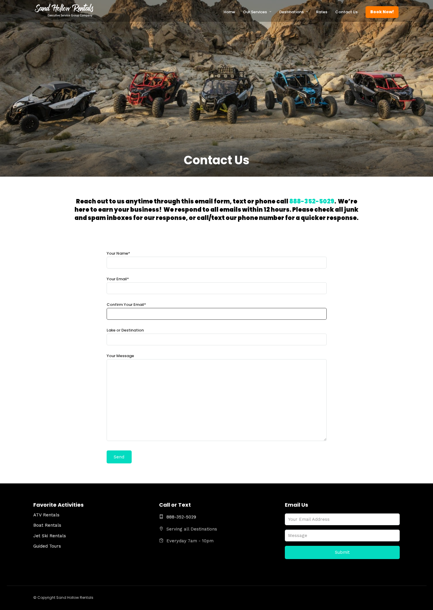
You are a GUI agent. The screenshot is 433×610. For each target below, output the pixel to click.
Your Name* (118, 253)
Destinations (291, 12)
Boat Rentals (47, 525)
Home (229, 12)
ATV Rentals (46, 515)
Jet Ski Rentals (49, 535)
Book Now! (382, 12)
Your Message (120, 356)
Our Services (255, 12)
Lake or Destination (125, 330)
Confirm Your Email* (126, 304)
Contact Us (346, 12)
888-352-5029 (311, 201)
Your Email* (118, 279)
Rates (321, 12)
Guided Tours (47, 546)
